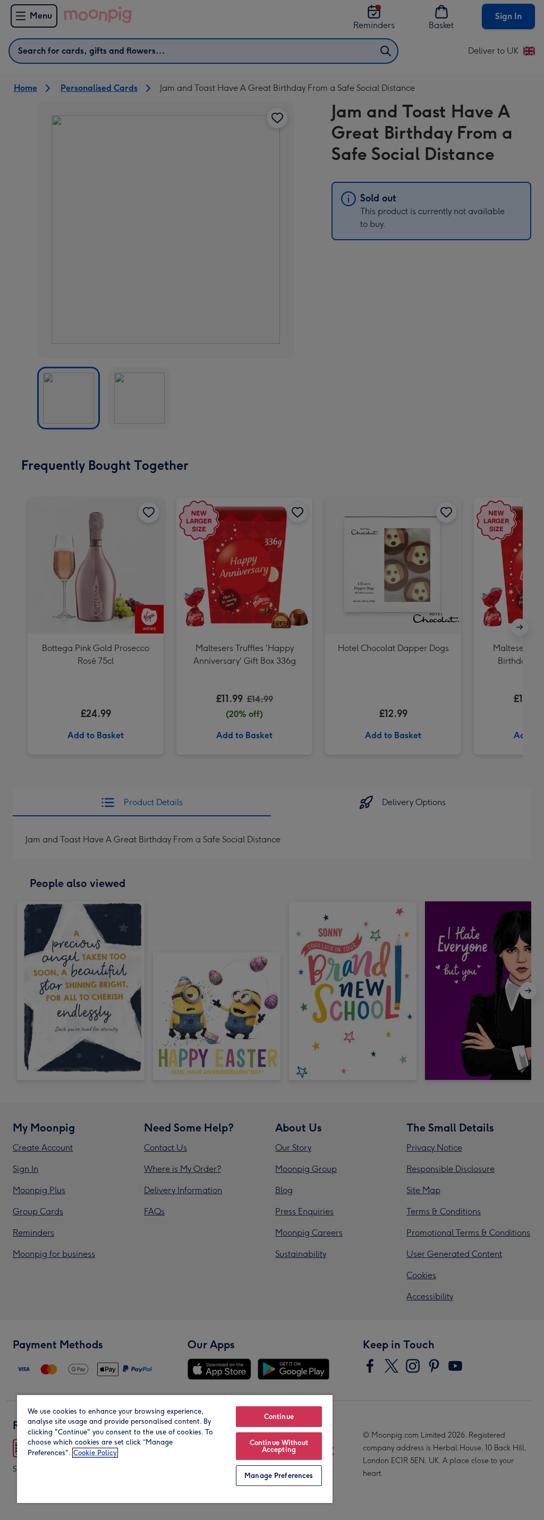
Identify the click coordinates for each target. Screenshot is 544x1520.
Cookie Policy (95, 1453)
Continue (279, 1417)
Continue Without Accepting (279, 1446)
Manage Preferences (278, 1476)
